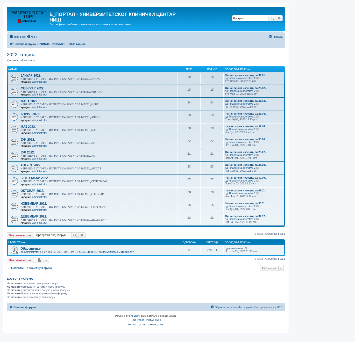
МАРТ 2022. (29, 101)
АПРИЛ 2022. (30, 114)
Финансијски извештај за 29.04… (246, 113)
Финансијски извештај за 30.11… (246, 203)
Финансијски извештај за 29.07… (246, 152)
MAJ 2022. (28, 127)
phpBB (133, 315)
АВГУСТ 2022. (31, 165)
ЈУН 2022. (28, 139)
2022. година (21, 54)
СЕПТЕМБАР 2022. (35, 178)
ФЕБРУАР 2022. (32, 88)
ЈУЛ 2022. (28, 152)
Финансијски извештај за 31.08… (246, 164)
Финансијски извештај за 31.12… (246, 216)
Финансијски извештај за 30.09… (246, 177)
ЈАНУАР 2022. (31, 75)
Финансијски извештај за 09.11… (246, 190)
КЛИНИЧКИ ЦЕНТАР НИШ (146, 320)
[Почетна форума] (29, 15)
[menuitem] (32, 37)
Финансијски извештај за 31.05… (246, 126)
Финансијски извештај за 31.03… (246, 100)
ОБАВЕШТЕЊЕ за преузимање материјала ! (106, 251)
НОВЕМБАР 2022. (34, 203)
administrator (27, 60)
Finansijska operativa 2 (242, 78)
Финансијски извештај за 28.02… (246, 88)
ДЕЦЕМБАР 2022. (34, 216)
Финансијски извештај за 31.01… (246, 75)
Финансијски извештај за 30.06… (246, 139)
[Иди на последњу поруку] (246, 248)
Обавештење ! (32, 248)
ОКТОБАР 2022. (32, 191)
